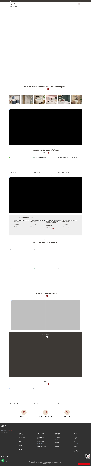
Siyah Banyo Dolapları (40, 434)
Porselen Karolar (21, 448)
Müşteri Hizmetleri (44, 383)
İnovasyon (75, 437)
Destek (74, 1)
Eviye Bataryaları (21, 449)
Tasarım (75, 434)
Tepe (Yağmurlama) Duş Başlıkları (42, 446)
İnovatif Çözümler (44, 152)
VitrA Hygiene (57, 443)
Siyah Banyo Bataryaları (40, 430)
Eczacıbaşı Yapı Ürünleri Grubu (78, 436)
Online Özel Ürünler (55, 4)
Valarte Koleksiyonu (58, 432)
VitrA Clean (56, 447)
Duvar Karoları (21, 446)
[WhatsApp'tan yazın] (2, 460)
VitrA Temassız (57, 442)
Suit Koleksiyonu (57, 437)
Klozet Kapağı (21, 434)
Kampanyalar (75, 440)
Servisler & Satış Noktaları (4, 434)
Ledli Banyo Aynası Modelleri (41, 445)
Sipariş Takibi (75, 445)
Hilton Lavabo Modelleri (40, 449)
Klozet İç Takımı (21, 444)
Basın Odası (75, 433)
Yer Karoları (20, 445)
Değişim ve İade (76, 450)
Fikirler (30, 4)
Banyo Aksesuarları (21, 442)
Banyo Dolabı (21, 432)
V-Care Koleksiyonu (58, 433)
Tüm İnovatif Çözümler (58, 449)
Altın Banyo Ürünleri (40, 436)
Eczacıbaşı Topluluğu (77, 438)
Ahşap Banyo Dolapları (40, 447)
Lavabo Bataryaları (21, 440)
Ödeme (75, 447)
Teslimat (75, 449)
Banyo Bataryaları (21, 438)
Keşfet (74, 441)
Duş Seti (20, 441)
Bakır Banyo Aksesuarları (40, 440)
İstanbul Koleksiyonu (58, 436)
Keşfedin (44, 296)
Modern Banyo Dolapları (40, 433)
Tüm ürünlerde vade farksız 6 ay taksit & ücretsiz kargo (44, 1)
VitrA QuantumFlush (58, 441)
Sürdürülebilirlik (39, 4)
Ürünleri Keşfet (44, 89)
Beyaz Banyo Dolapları (40, 432)
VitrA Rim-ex (57, 446)
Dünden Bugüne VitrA (77, 432)
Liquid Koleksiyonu (58, 430)
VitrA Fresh (56, 445)
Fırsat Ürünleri (62, 4)
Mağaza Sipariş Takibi (77, 451)
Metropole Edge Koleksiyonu (59, 434)
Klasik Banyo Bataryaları (40, 438)
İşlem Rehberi (75, 446)
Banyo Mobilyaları (21, 430)
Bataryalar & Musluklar (22, 437)
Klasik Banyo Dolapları (40, 437)
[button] (33, 77)
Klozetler (20, 433)
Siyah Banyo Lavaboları (40, 441)
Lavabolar (20, 436)
